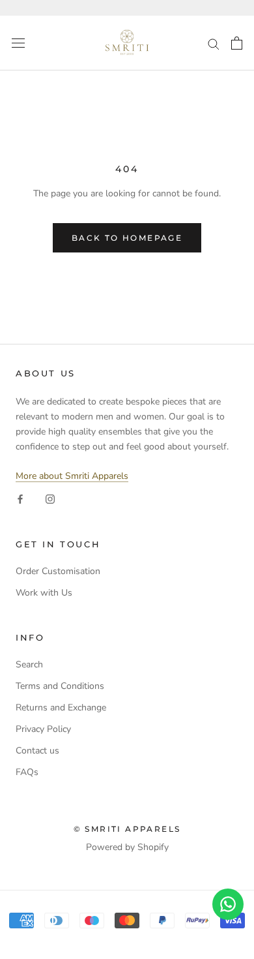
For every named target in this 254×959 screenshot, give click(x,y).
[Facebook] (20, 498)
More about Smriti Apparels (72, 476)
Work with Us (44, 592)
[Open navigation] (18, 43)
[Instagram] (50, 498)
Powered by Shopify (127, 847)
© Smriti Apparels (127, 829)
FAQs (27, 772)
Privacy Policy (43, 729)
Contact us (37, 750)
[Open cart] (236, 43)
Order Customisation (58, 571)
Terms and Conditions (60, 686)
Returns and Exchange (61, 707)
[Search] (213, 43)
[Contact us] (228, 904)
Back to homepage (127, 238)
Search (29, 664)
